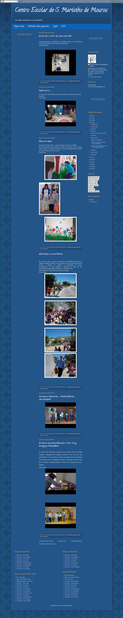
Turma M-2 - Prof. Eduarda (23, 557)
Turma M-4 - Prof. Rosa (22, 561)
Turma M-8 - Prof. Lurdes (70, 595)
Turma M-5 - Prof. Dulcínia (23, 591)
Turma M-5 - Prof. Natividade (71, 589)
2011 (91, 159)
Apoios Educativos (69, 575)
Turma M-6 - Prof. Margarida (23, 565)
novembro (94, 124)
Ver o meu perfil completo (94, 77)
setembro (93, 126)
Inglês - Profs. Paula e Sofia (23, 579)
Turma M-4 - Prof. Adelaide (23, 589)
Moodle (91, 199)
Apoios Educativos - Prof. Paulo (24, 581)
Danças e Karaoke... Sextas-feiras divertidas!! (98, 143)
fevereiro (93, 152)
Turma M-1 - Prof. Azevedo (71, 581)
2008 (91, 166)
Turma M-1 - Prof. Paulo (22, 555)
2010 (91, 162)
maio (92, 131)
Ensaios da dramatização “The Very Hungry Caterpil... (99, 146)
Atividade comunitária (51, 254)
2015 (91, 118)
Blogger (70, 605)
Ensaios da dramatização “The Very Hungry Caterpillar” (57, 444)
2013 (91, 122)
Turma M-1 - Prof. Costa (22, 583)
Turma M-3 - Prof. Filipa (22, 587)
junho (92, 129)
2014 (91, 120)
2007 (91, 168)
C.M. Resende (93, 201)
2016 (91, 115)
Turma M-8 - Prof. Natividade (23, 597)
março (93, 150)
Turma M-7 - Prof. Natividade (71, 567)
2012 (91, 157)
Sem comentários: (44, 82)
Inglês (55, 26)
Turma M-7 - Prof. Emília (22, 567)
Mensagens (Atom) (50, 544)
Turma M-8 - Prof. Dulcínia (23, 568)
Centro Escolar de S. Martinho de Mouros (61, 10)
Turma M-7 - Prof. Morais (22, 595)
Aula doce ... (45, 90)
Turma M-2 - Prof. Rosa (22, 585)
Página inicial (19, 26)
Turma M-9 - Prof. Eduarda (23, 599)
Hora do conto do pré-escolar (55, 36)
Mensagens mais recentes (46, 541)
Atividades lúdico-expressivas (38, 26)
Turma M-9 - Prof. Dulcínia (71, 597)
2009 (91, 164)
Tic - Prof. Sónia (68, 579)
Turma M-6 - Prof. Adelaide (71, 591)
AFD (63, 26)
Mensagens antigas (76, 541)
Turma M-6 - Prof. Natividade (23, 563)
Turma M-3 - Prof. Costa (22, 559)
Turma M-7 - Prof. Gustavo (71, 593)
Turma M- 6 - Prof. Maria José (24, 593)
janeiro (93, 154)
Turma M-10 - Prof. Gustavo (23, 601)
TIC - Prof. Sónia (20, 577)
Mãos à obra (45, 141)
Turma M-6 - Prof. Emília (70, 565)
